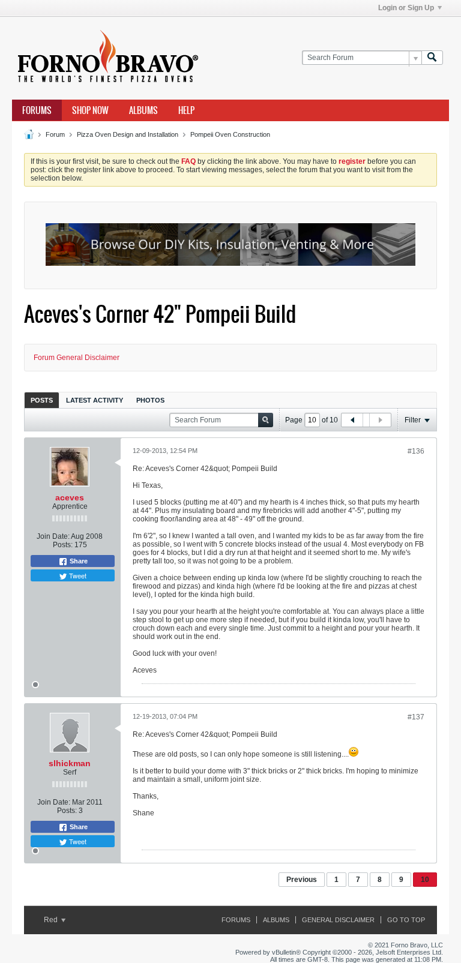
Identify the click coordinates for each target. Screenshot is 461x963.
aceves (69, 497)
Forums (37, 110)
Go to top (406, 919)
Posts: (63, 545)
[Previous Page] (352, 420)
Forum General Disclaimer (76, 357)
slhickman (70, 763)
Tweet (76, 575)
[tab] (41, 400)
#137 (416, 717)
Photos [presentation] (150, 400)
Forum (55, 134)
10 (425, 879)
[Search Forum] (432, 57)
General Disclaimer (338, 919)
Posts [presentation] (42, 400)
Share (78, 561)
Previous (301, 879)
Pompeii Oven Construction (230, 134)
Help (186, 110)
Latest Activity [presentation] (94, 400)
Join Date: (53, 536)
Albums (143, 110)
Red (51, 920)
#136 (416, 451)
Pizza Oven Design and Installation (127, 134)
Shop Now (90, 110)
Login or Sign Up (406, 8)
